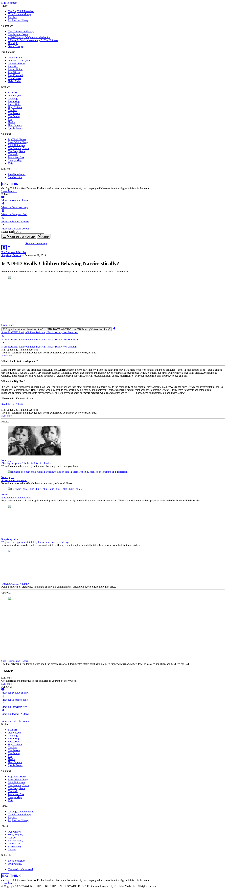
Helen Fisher (14, 81)
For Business (8, 252)
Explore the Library (18, 20)
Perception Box (16, 157)
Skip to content (9, 2)
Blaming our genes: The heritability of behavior (26, 463)
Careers (12, 849)
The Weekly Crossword (20, 869)
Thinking (13, 98)
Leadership (14, 101)
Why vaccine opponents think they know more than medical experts (36, 542)
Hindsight (13, 43)
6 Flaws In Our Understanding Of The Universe (33, 40)
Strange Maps (15, 160)
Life (10, 119)
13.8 (10, 163)
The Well (13, 154)
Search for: (7, 231)
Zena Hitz (13, 66)
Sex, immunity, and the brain (16, 497)
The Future (14, 116)
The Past (12, 110)
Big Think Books (17, 139)
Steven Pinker (15, 69)
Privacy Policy (15, 840)
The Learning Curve (18, 148)
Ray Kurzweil (15, 75)
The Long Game (16, 151)
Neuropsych (14, 95)
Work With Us (15, 834)
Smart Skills (14, 104)
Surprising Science (11, 255)
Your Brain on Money (19, 14)
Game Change (15, 46)
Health (11, 122)
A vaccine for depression (14, 480)
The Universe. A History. (21, 31)
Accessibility (14, 846)
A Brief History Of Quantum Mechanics (29, 37)
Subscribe (21, 252)
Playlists (12, 17)
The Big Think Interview (21, 11)
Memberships (15, 177)
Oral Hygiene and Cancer (14, 661)
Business (12, 92)
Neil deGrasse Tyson (19, 60)
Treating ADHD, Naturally (15, 583)
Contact (12, 837)
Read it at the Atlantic (12, 404)
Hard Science (15, 125)
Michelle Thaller (16, 63)
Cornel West (14, 78)
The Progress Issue (18, 34)
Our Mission (14, 831)
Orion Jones (7, 325)
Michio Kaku (15, 57)
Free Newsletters (16, 174)
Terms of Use (15, 843)
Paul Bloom (14, 72)
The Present (14, 113)
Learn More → (9, 191)
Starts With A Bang (18, 142)
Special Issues (15, 128)
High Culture (15, 107)
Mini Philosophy (16, 145)
